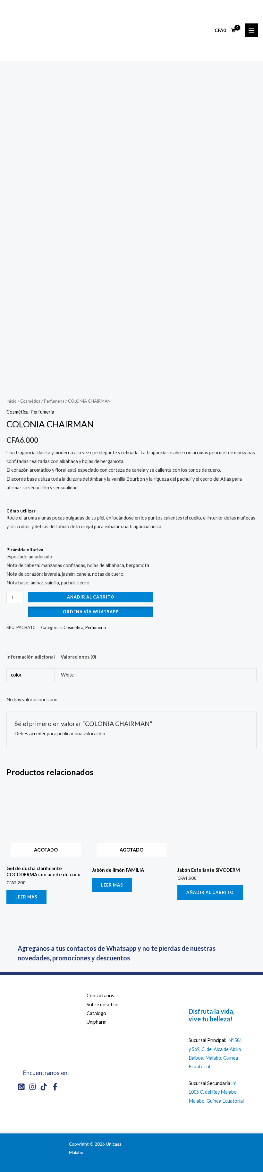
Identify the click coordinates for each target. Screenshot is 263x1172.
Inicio (11, 401)
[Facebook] (55, 1086)
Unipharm (96, 1022)
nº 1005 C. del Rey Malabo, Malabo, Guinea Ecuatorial (216, 1091)
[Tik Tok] (43, 1086)
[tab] (30, 656)
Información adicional (30, 657)
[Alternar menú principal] (251, 30)
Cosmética (30, 401)
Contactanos (100, 995)
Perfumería (54, 401)
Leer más (26, 896)
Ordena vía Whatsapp (91, 611)
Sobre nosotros (103, 1004)
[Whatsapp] (21, 1086)
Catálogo (96, 1013)
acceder (37, 733)
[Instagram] (32, 1086)
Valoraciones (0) (78, 657)
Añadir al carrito (91, 596)
